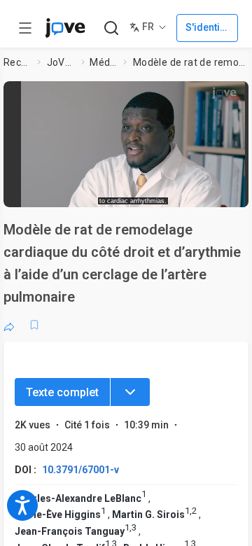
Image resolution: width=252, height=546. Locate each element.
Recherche (17, 62)
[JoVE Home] (65, 28)
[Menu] (130, 392)
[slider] (80, 192)
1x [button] (212, 192)
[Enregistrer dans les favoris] (34, 324)
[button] (133, 139)
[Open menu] (25, 28)
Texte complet (62, 392)
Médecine (104, 62)
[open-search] (111, 28)
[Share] (9, 324)
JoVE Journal (61, 62)
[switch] (151, 192)
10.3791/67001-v (80, 469)
